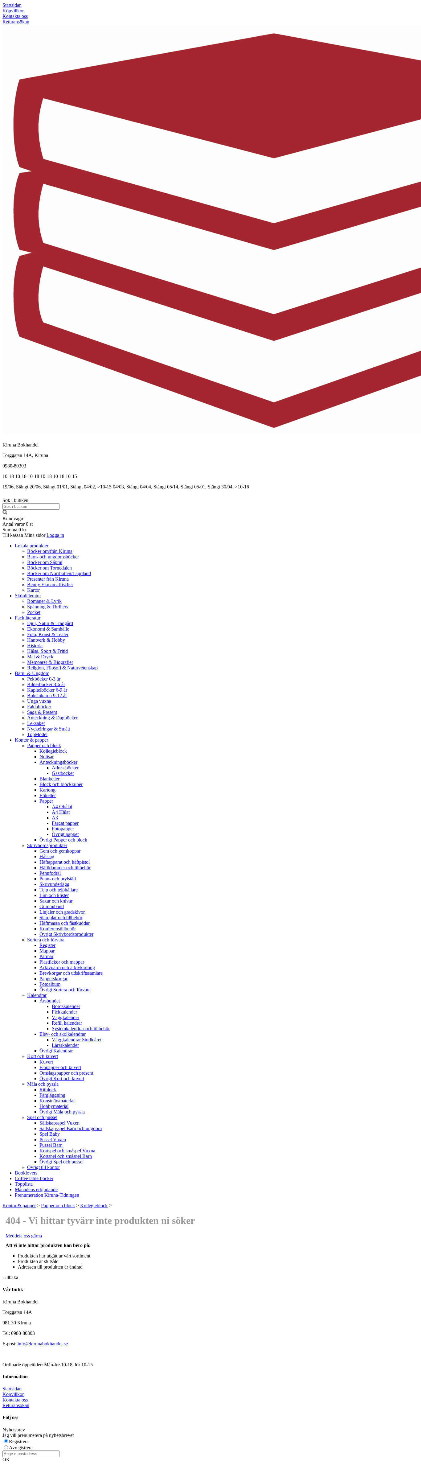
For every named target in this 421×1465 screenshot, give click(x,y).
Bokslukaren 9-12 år (47, 695)
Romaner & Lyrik (44, 601)
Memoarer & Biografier (50, 662)
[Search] (4, 513)
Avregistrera (21, 1447)
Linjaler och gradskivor (62, 912)
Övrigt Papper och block (63, 839)
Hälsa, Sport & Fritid (47, 651)
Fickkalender (64, 1011)
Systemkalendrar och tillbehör (81, 1028)
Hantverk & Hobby (46, 640)
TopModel (37, 734)
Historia (35, 645)
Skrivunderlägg (54, 884)
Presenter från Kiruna (48, 579)
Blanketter (49, 778)
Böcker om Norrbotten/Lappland (59, 573)
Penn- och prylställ (57, 878)
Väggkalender (65, 1017)
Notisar (46, 756)
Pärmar (46, 956)
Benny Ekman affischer (50, 584)
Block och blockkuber (61, 784)
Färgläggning (52, 1095)
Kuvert (46, 1061)
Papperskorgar (53, 978)
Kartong (47, 789)
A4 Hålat (61, 812)
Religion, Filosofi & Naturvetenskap (62, 667)
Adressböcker (65, 767)
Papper (46, 801)
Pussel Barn (51, 1145)
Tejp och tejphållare (58, 889)
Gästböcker (63, 773)
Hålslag (46, 856)
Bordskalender (66, 1006)
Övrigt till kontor (43, 1167)
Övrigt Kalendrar (56, 1050)
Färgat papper (65, 823)
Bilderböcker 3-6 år (46, 684)
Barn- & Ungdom (32, 673)
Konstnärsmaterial (57, 1100)
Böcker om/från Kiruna (49, 551)
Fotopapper (63, 828)
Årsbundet (49, 1000)
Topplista (24, 1184)
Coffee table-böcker (34, 1178)
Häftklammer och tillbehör (65, 867)
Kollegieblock (53, 751)
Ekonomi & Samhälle (48, 629)
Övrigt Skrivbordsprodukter (66, 934)
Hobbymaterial (53, 1106)
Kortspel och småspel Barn (65, 1156)
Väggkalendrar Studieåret (76, 1039)
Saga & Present (42, 712)
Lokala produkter (31, 545)
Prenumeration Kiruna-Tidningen (47, 1195)
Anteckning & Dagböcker (52, 717)
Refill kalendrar (67, 1023)
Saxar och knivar (55, 900)
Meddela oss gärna (24, 1235)
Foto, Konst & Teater (47, 634)
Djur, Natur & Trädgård (50, 623)
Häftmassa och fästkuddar (64, 923)
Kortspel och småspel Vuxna (67, 1150)
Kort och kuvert (42, 1056)
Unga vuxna (39, 701)
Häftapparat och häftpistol (64, 862)
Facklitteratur (27, 617)
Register (47, 945)
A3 (55, 817)
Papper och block (44, 745)
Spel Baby (49, 1134)
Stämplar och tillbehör (60, 917)
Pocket (33, 612)
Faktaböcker (39, 706)
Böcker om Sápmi (44, 562)
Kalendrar (37, 995)
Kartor (33, 590)
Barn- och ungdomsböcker (53, 556)
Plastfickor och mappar (61, 962)
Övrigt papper (65, 834)
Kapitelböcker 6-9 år (47, 690)
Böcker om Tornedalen (49, 567)
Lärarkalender (65, 1045)
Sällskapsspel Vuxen (59, 1122)
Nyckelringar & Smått (48, 728)
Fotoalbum (49, 984)
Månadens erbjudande (36, 1189)
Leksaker (36, 723)
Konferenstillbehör (57, 928)
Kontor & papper (31, 740)
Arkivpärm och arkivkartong (67, 967)
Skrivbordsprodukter (47, 845)
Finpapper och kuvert (60, 1067)
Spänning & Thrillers (47, 606)
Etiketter (47, 795)
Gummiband (51, 906)
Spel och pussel (42, 1117)
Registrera (19, 1441)
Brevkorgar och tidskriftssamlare (71, 973)
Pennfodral (50, 873)
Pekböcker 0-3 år (43, 678)
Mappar (47, 950)
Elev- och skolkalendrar (62, 1034)
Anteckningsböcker (58, 762)
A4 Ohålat (62, 806)
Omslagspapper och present (66, 1073)
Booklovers (26, 1172)
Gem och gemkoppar (59, 851)
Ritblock (47, 1089)
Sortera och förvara (45, 939)
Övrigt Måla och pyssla (62, 1111)
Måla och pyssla (43, 1084)
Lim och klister (54, 895)
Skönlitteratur (28, 595)
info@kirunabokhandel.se (43, 1343)
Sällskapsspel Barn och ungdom (70, 1128)
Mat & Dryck (40, 656)
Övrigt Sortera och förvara (65, 989)
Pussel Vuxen (52, 1139)
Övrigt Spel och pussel (61, 1161)
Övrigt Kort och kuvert (61, 1078)
